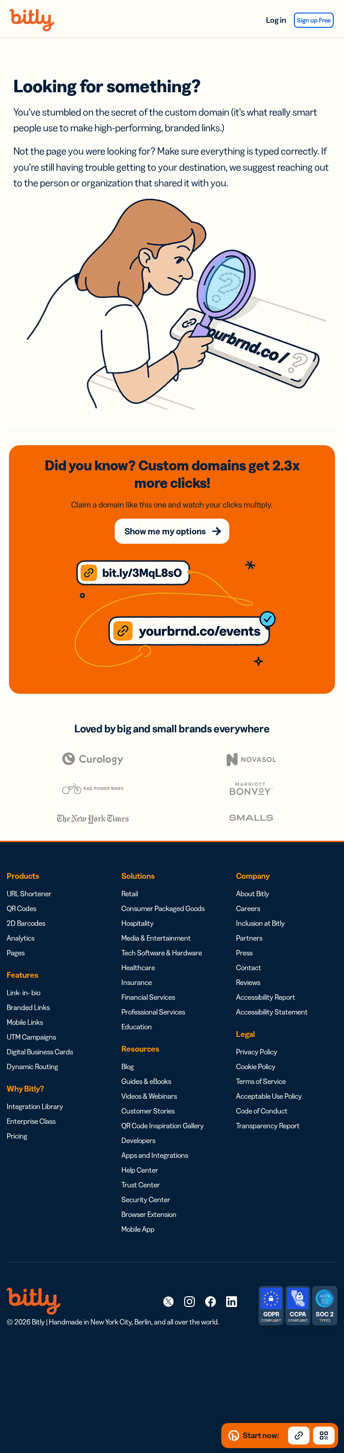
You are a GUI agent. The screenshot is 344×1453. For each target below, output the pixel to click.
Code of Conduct (262, 1110)
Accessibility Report (265, 997)
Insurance (136, 982)
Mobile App (138, 1229)
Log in (276, 20)
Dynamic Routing (32, 1066)
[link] (168, 1301)
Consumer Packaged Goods (163, 908)
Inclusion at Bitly (260, 923)
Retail (129, 893)
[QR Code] (324, 1435)
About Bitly (252, 893)
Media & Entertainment (156, 937)
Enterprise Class (31, 1121)
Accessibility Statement (272, 1011)
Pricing (17, 1135)
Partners (249, 937)
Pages (16, 952)
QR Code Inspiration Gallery (162, 1125)
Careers (248, 908)
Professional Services (153, 1011)
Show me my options (165, 531)
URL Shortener (29, 893)
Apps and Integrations (154, 1155)
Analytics (20, 937)
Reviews (248, 982)
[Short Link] (299, 1435)
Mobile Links (25, 1022)
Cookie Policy (255, 1066)
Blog (127, 1066)
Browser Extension (148, 1214)
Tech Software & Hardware (161, 952)
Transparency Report (268, 1125)
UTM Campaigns (31, 1036)
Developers (138, 1140)
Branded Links (28, 1007)
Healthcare (138, 967)
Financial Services (148, 997)
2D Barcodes (26, 923)
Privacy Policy (256, 1051)
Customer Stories (148, 1110)
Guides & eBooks (146, 1081)
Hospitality (137, 923)
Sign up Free (314, 20)
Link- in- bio (23, 992)
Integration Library (35, 1106)
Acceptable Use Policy (269, 1096)
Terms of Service (261, 1081)
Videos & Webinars (149, 1096)
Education (136, 1026)
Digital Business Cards (40, 1051)
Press (244, 952)
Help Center (139, 1169)
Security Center (145, 1199)
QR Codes (21, 908)
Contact (248, 967)
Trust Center (140, 1184)
